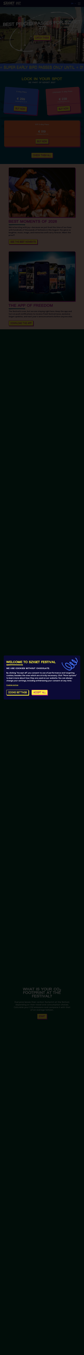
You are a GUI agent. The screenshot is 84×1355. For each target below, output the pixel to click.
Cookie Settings (17, 692)
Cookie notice (12, 685)
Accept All (39, 692)
